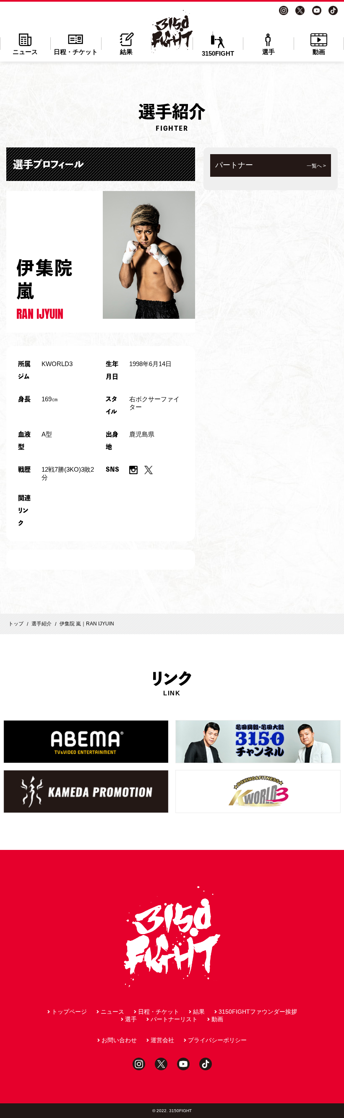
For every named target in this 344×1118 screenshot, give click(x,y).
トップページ (69, 1011)
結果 (126, 51)
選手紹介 (41, 624)
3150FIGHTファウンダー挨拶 (258, 1011)
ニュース (25, 51)
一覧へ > (316, 166)
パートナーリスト (174, 1019)
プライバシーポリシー (217, 1040)
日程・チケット (76, 51)
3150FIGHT (218, 53)
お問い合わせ (119, 1040)
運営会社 (162, 1040)
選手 (268, 51)
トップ (15, 624)
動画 (319, 51)
